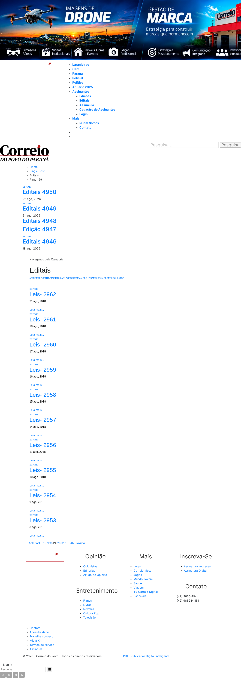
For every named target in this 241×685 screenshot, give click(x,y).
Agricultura (73, 278)
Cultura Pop (91, 613)
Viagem (139, 587)
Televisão (89, 617)
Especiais (140, 596)
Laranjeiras (80, 64)
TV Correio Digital (146, 591)
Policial (77, 78)
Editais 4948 (39, 220)
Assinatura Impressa (197, 566)
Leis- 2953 (42, 520)
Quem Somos (89, 123)
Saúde (138, 583)
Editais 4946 (39, 241)
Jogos (138, 575)
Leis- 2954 (42, 495)
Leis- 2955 (42, 470)
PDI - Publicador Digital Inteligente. (146, 656)
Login (83, 114)
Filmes (87, 600)
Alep (121, 278)
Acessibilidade (39, 632)
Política (77, 82)
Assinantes (80, 91)
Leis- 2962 (42, 294)
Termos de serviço (42, 645)
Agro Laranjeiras (91, 278)
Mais (76, 118)
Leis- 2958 (42, 395)
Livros (87, 605)
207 (72, 543)
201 (64, 543)
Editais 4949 (39, 208)
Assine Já (86, 105)
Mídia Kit (35, 640)
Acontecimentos (51, 278)
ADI (63, 278)
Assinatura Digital (195, 570)
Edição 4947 (39, 229)
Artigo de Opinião (95, 575)
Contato (85, 127)
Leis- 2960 (42, 344)
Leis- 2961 (42, 319)
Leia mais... (36, 309)
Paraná (77, 73)
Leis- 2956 (42, 445)
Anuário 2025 (82, 87)
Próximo (80, 543)
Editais (84, 100)
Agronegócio (110, 278)
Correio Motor (143, 570)
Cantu (77, 69)
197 (45, 543)
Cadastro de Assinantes (97, 109)
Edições (85, 96)
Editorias (89, 570)
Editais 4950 (39, 191)
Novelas (88, 609)
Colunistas (90, 566)
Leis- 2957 (42, 420)
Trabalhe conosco (41, 636)
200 (59, 543)
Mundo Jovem (143, 579)
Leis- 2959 (42, 370)
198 (50, 543)
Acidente (34, 278)
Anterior (33, 543)
